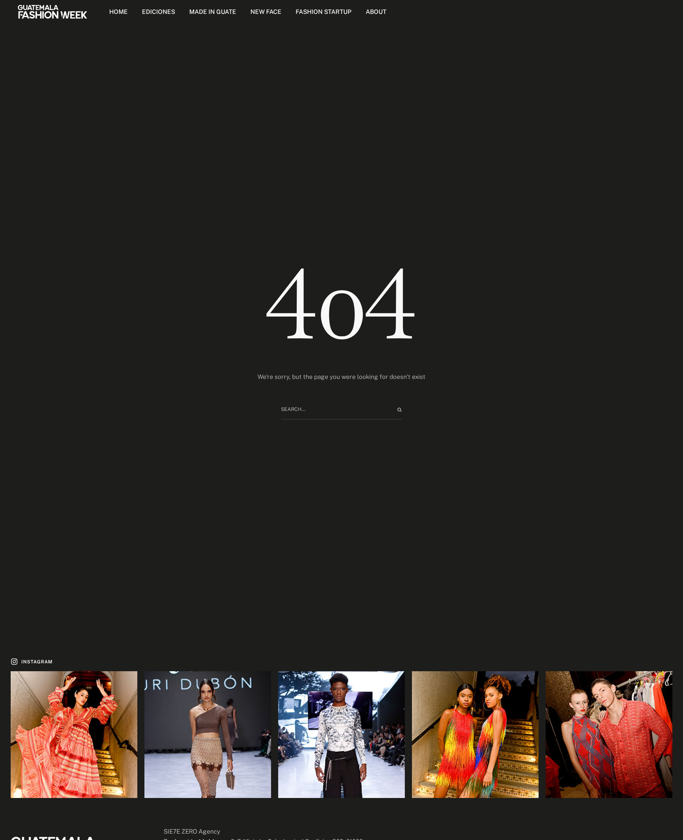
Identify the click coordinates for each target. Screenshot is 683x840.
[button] (32, 662)
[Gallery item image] (74, 734)
